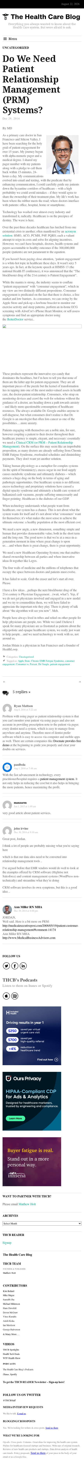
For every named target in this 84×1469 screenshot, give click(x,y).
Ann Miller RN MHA (28, 907)
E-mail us (21, 1413)
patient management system (57, 779)
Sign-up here (56, 1382)
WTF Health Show (12, 1358)
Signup (7, 1242)
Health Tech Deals (11, 1353)
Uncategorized (16, 47)
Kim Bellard (8, 1291)
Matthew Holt (27, 1204)
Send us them (52, 1427)
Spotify (13, 1374)
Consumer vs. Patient (26, 664)
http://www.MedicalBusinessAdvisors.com (29, 938)
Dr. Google (43, 664)
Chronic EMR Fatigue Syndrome (47, 661)
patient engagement (60, 664)
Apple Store (24, 661)
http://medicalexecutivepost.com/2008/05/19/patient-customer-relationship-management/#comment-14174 (40, 927)
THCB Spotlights (11, 1349)
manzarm (20, 802)
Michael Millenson (11, 1303)
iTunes (6, 1374)
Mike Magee (8, 1295)
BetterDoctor (15, 319)
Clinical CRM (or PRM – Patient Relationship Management (38, 444)
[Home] (41, 17)
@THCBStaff (9, 1400)
